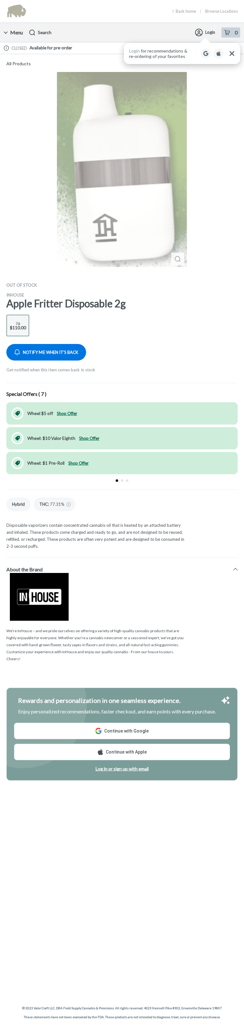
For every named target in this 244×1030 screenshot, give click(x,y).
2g (18, 325)
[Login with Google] (206, 53)
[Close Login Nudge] (232, 53)
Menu (16, 32)
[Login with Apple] (219, 53)
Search (44, 32)
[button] (182, 53)
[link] (18, 504)
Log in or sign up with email (122, 768)
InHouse (15, 294)
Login (210, 32)
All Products (18, 63)
